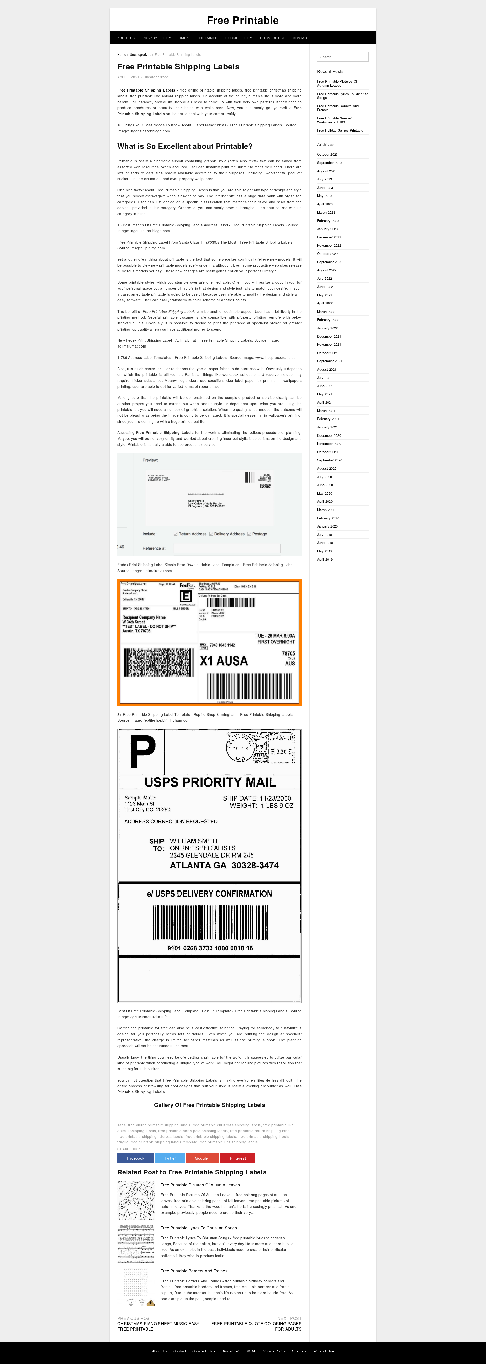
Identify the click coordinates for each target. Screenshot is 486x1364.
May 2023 (324, 195)
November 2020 (329, 443)
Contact (301, 37)
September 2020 (329, 460)
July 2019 (324, 534)
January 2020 (327, 526)
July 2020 (324, 476)
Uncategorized (156, 76)
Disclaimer (207, 37)
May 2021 (324, 394)
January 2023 (327, 228)
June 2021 (325, 385)
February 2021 (328, 418)
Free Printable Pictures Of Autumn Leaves (200, 1185)
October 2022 (327, 253)
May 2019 (324, 551)
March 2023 (326, 212)
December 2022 (329, 236)
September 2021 (329, 360)
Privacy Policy (157, 37)
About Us (126, 37)
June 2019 (325, 542)
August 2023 (326, 171)
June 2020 (325, 484)
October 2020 (327, 451)
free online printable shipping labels (159, 1124)
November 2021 (329, 344)
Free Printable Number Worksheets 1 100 (334, 120)
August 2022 (326, 270)
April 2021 (325, 402)
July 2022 (324, 278)
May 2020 (324, 493)
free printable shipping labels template (164, 1141)
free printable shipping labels (211, 1136)
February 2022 (328, 319)
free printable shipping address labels (150, 1136)
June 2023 (325, 187)
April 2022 (325, 303)
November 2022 (329, 245)
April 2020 (325, 501)
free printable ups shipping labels (229, 1141)
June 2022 (325, 286)
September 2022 (329, 261)
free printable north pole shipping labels (193, 1130)
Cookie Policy (238, 37)
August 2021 (326, 369)
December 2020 (329, 435)
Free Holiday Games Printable (340, 130)
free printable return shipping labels (261, 1130)
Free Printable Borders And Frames (194, 1271)
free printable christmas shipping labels (227, 1124)
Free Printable (243, 19)
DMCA (184, 37)
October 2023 (327, 154)
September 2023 (329, 162)
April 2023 (325, 204)
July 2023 (324, 179)
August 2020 (326, 468)
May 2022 (324, 295)
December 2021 (329, 336)
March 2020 (326, 509)
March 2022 (326, 311)
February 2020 (328, 518)
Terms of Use (272, 37)
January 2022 (327, 327)
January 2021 (327, 427)
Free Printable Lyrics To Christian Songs (199, 1228)
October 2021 (327, 352)
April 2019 (325, 559)
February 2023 (328, 220)
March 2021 (326, 410)
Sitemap (299, 1351)
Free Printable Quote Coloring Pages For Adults (256, 1326)
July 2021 (324, 377)
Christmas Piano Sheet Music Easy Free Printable (158, 1326)
